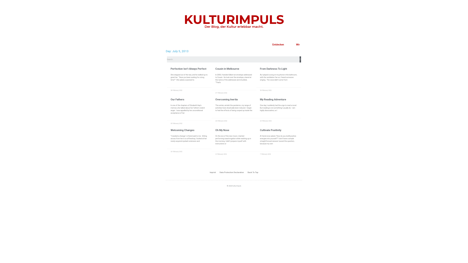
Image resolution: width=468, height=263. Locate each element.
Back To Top (253, 172)
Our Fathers (177, 99)
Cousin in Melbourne (227, 68)
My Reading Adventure (273, 99)
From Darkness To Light (273, 68)
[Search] (300, 59)
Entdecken (278, 44)
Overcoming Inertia (226, 99)
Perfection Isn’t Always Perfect (188, 68)
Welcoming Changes (182, 130)
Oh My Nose (222, 130)
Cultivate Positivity (270, 130)
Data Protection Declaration (232, 172)
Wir (298, 44)
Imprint (213, 172)
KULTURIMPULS (234, 19)
